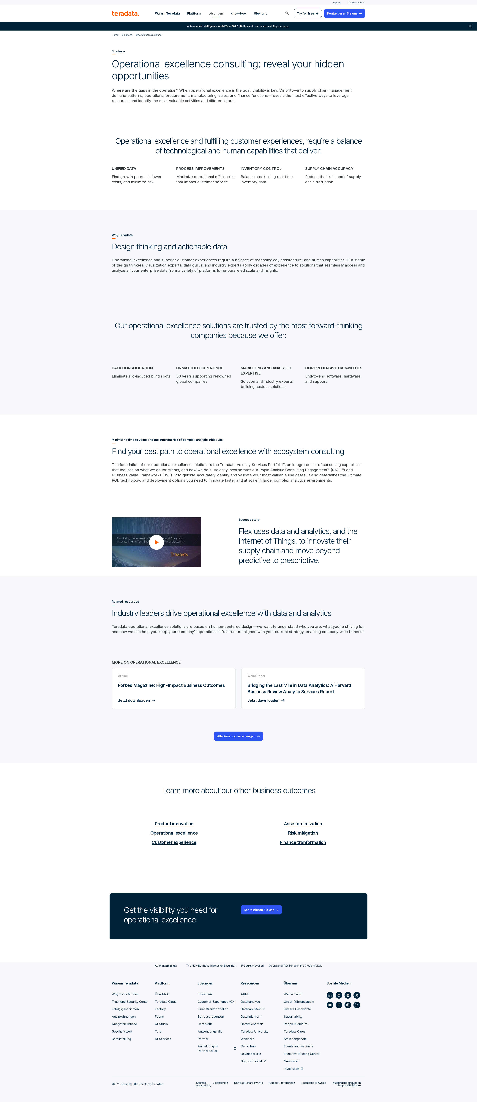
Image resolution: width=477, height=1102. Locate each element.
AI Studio (161, 1024)
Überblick (162, 994)
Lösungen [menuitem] (216, 13)
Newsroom (291, 1061)
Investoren (291, 1069)
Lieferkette (205, 1024)
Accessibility (203, 1085)
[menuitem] (287, 13)
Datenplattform (251, 1016)
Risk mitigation (303, 833)
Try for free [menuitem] (305, 13)
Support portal (251, 1061)
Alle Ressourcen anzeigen (236, 736)
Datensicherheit (252, 1024)
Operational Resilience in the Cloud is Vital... (295, 965)
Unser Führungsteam (299, 1001)
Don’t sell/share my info (248, 1082)
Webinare (247, 1039)
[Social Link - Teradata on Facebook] (339, 1005)
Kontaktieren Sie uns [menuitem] (342, 13)
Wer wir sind (292, 994)
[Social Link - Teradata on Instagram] (348, 1005)
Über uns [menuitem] (260, 13)
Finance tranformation (303, 842)
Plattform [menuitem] (194, 13)
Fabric (159, 1016)
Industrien (205, 994)
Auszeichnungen (124, 1016)
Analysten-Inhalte (124, 1024)
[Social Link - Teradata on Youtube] (330, 1005)
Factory (160, 1009)
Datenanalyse (250, 1001)
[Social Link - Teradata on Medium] (348, 995)
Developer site (251, 1054)
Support (337, 2)
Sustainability (293, 1016)
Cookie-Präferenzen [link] (282, 1082)
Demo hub (248, 1046)
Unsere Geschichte (297, 1009)
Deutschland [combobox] (355, 2)
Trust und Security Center (130, 1001)
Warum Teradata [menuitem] (167, 13)
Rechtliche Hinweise (313, 1082)
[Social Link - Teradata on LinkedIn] (330, 995)
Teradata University (254, 1031)
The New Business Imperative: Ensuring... (211, 965)
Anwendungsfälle (210, 1031)
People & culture (295, 1024)
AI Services (163, 1039)
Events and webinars (298, 1046)
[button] (156, 542)
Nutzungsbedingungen (347, 1082)
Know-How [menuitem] (238, 13)
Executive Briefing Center (302, 1054)
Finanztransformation (213, 1009)
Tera (158, 1031)
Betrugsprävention (211, 1016)
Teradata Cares (294, 1031)
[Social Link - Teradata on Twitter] (356, 995)
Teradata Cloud (165, 1001)
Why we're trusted (125, 994)
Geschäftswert (122, 1031)
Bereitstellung (121, 1039)
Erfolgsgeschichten (125, 1009)
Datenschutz (220, 1082)
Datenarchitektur (253, 1009)
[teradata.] (125, 13)
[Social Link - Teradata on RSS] (356, 1005)
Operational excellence (174, 833)
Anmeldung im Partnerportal (208, 1048)
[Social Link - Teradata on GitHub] (339, 995)
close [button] (470, 26)
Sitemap (201, 1082)
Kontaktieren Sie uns (259, 910)
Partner (203, 1039)
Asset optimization (303, 823)
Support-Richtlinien (349, 1085)
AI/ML (245, 994)
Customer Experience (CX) (217, 1001)
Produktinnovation (252, 965)
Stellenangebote (295, 1039)
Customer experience (174, 842)
